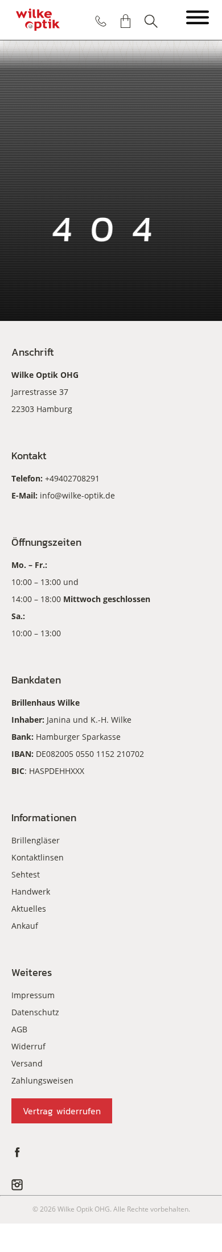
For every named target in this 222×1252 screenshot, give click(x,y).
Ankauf (24, 925)
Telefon (101, 21)
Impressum (33, 995)
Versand (27, 1063)
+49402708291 (72, 478)
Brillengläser (35, 840)
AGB (19, 1029)
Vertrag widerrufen (62, 1111)
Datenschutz (35, 1012)
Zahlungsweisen (42, 1080)
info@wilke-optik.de (77, 495)
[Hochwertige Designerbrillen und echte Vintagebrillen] (38, 20)
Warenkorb (126, 21)
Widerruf (28, 1046)
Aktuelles (28, 908)
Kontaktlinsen (37, 857)
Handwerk (30, 891)
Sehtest (25, 874)
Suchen (151, 21)
